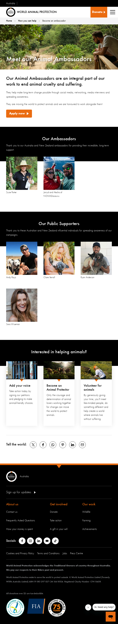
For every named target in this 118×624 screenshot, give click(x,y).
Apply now (17, 113)
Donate (54, 512)
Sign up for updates (19, 492)
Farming (86, 520)
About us (12, 504)
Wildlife (86, 512)
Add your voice (19, 385)
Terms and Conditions (48, 553)
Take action (56, 520)
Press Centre (76, 553)
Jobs (65, 553)
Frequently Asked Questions (20, 520)
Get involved (58, 504)
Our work (88, 504)
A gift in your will (58, 529)
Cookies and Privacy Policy (20, 553)
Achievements (89, 529)
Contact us (11, 512)
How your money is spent (19, 529)
